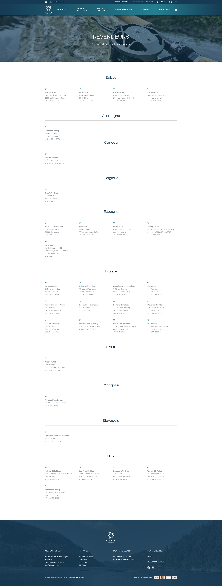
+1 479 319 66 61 (52, 479)
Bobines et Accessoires (81, 10)
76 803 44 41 (88, 101)
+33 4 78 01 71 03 (52, 313)
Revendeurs (138, 2)
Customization (85, 562)
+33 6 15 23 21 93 (120, 332)
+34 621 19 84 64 (86, 235)
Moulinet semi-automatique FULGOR (56, 558)
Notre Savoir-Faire (121, 2)
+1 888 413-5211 (52, 498)
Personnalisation (123, 10)
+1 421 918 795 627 (53, 441)
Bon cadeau (164, 10)
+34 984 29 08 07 (120, 235)
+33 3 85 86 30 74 (154, 313)
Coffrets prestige (101, 10)
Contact (149, 2)
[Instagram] (153, 567)
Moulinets (61, 10)
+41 (81, 101)
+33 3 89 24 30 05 (154, 332)
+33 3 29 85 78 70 (120, 294)
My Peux (162, 2)
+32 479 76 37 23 (52, 201)
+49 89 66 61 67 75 (52, 139)
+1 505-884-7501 (86, 479)
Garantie (146, 10)
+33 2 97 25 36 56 (52, 294)
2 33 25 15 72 (88, 310)
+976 (47, 406)
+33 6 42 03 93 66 (86, 294)
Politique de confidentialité (124, 559)
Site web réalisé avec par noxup (73, 577)
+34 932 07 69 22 (52, 235)
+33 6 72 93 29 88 (154, 294)
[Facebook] (148, 567)
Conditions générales (122, 557)
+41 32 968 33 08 (120, 101)
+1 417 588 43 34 (120, 479)
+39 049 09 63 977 (52, 370)
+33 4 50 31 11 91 (120, 313)
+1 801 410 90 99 (154, 479)
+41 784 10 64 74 (52, 101)
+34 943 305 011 (52, 256)
